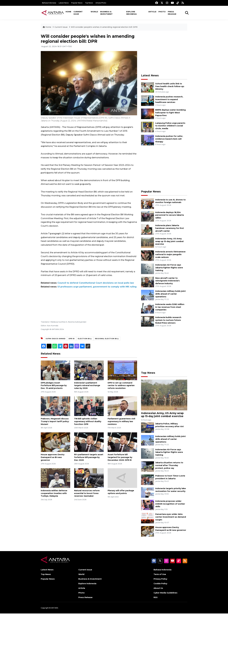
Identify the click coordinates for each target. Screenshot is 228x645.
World (94, 12)
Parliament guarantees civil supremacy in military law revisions (121, 421)
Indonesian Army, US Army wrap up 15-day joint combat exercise (169, 241)
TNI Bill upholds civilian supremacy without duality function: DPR (87, 421)
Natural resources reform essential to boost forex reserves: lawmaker (87, 493)
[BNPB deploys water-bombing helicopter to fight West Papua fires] (147, 113)
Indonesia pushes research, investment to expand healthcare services (169, 99)
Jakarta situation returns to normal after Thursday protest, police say (169, 465)
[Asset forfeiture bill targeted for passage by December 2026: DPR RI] (122, 442)
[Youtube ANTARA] (172, 3)
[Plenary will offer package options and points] (122, 478)
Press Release (172, 13)
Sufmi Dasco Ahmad (55, 339)
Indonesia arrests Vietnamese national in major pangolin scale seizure (170, 254)
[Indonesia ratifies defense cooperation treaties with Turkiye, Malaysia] (55, 478)
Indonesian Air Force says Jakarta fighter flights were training (169, 268)
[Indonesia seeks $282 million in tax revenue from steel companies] (147, 308)
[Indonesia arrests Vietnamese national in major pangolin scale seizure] (147, 255)
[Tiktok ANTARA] (178, 3)
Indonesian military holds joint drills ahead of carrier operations (170, 294)
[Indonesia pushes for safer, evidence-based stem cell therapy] (147, 140)
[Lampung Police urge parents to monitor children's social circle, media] (147, 127)
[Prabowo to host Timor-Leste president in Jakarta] (147, 479)
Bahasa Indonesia (49, 3)
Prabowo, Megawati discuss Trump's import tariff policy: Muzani (55, 421)
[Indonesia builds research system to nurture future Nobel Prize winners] (147, 321)
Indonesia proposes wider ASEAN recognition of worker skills (170, 504)
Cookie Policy (160, 583)
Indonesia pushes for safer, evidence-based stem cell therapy (169, 139)
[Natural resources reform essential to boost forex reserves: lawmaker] (89, 478)
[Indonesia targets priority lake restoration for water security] (147, 492)
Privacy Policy (160, 579)
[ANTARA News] (53, 13)
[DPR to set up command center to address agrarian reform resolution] (122, 370)
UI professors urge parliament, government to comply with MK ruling (97, 286)
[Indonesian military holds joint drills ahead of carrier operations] (147, 295)
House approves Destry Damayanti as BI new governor (52, 457)
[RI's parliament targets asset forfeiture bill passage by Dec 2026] (89, 442)
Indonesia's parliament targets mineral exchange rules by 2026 (87, 386)
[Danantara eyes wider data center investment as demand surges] (147, 518)
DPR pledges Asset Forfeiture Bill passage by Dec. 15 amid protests (54, 386)
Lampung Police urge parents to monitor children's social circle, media (170, 126)
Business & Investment (106, 13)
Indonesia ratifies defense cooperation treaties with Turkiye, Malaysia (54, 493)
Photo (162, 12)
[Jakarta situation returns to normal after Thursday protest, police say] (147, 466)
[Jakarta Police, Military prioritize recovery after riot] (147, 427)
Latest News (64, 3)
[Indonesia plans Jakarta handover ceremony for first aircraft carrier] (147, 229)
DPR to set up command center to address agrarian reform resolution (121, 386)
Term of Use (160, 574)
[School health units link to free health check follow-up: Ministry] (147, 87)
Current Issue (78, 13)
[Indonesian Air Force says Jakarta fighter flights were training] (147, 268)
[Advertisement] (164, 52)
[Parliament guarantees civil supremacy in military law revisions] (122, 406)
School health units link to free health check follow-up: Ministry (169, 86)
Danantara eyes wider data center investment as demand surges (170, 517)
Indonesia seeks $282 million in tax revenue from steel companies (169, 307)
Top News (89, 3)
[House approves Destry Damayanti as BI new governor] (55, 442)
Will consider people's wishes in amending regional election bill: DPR (104, 27)
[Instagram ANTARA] (167, 3)
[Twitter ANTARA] (162, 3)
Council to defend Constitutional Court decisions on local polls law (96, 283)
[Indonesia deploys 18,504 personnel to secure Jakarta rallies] (147, 216)
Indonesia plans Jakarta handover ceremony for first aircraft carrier (169, 228)
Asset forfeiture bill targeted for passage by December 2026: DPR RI (120, 457)
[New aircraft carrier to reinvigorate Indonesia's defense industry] (147, 282)
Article (152, 12)
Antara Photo (101, 3)
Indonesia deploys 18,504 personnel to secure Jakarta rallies (169, 215)
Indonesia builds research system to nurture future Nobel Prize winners (168, 320)
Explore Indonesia (131, 13)
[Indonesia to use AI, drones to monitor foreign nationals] (147, 203)
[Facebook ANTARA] (156, 3)
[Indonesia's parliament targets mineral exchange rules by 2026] (89, 370)
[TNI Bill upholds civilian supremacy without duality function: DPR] (89, 406)
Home (68, 12)
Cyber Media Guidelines (165, 593)
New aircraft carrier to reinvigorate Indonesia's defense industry (167, 281)
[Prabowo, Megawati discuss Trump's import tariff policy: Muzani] (55, 406)
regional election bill (107, 339)
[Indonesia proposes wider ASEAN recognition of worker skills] (147, 505)
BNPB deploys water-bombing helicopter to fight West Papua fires (170, 113)
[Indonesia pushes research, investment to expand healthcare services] (147, 100)
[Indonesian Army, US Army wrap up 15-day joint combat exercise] (147, 242)
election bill (85, 339)
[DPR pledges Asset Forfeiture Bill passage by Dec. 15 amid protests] (55, 370)
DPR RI (72, 339)
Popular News (76, 3)
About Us (158, 588)
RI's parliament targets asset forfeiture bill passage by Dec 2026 (88, 457)
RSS (156, 597)
